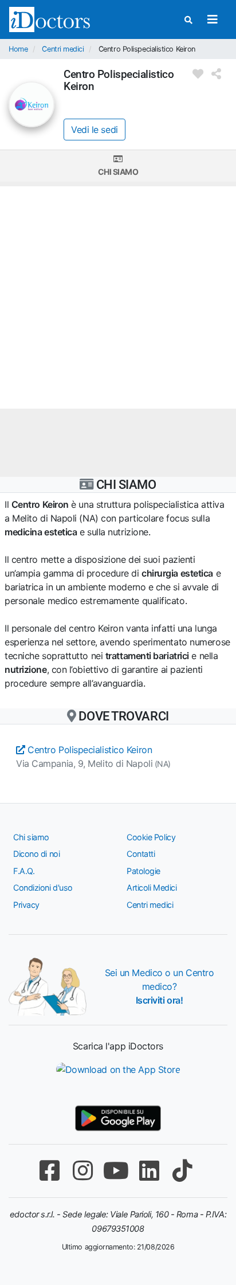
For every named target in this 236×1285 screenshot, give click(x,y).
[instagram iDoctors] (82, 1171)
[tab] (118, 166)
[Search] (188, 20)
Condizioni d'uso (43, 887)
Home (18, 49)
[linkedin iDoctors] (149, 1171)
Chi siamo (118, 172)
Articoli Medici (151, 887)
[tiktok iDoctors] (182, 1171)
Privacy (26, 905)
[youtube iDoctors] (115, 1171)
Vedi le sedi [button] (94, 129)
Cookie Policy (151, 837)
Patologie (143, 871)
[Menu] (212, 19)
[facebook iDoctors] (49, 1171)
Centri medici (63, 49)
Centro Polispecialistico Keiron (88, 749)
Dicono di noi (36, 854)
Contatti (141, 854)
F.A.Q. (23, 871)
